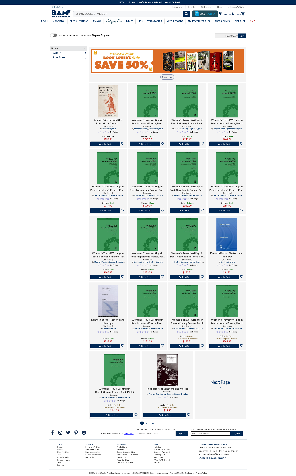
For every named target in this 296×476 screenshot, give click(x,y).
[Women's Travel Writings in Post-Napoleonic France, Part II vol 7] (187, 234)
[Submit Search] (186, 14)
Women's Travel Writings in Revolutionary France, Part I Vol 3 (147, 121)
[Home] (60, 13)
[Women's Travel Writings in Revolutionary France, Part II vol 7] (226, 101)
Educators (177, 7)
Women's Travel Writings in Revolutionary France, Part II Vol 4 (187, 321)
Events (191, 7)
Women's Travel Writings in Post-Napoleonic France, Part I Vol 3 (107, 188)
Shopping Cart (159, 454)
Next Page (220, 384)
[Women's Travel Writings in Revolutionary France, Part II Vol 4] (187, 301)
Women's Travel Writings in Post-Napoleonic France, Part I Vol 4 (226, 188)
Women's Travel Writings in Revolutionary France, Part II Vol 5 (114, 390)
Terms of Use (175, 473)
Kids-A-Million (63, 452)
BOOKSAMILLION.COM (144, 473)
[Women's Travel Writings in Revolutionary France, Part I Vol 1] (187, 101)
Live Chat (129, 433)
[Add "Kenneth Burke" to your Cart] (226, 277)
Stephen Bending (141, 128)
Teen (59, 454)
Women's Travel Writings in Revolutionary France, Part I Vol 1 (187, 121)
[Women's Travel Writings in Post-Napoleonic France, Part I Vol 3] (107, 168)
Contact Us (121, 457)
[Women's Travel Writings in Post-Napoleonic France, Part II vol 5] (147, 234)
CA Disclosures (188, 473)
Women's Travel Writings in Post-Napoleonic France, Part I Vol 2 (147, 188)
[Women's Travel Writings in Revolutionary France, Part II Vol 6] (226, 301)
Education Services (93, 454)
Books (60, 447)
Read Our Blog (123, 460)
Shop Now (167, 77)
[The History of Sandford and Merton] (167, 370)
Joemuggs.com (162, 473)
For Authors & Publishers (127, 454)
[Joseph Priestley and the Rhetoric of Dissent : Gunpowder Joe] (108, 101)
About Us (121, 449)
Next (152, 423)
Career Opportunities (126, 452)
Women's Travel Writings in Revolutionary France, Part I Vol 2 (147, 321)
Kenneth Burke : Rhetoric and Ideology (226, 255)
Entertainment (63, 460)
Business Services (93, 452)
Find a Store (122, 447)
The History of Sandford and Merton (167, 388)
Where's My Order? (162, 460)
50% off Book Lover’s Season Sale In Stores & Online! (149, 2)
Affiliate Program (92, 449)
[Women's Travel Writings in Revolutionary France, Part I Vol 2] (147, 301)
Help (219, 7)
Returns (157, 462)
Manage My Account (162, 449)
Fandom (60, 465)
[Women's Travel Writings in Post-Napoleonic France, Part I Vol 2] (147, 168)
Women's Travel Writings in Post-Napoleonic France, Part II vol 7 (187, 255)
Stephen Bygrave (109, 128)
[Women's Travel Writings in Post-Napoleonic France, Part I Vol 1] (187, 168)
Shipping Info (159, 457)
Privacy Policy (201, 473)
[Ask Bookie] (205, 13)
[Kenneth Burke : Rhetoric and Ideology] (227, 234)
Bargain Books (63, 457)
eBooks (60, 449)
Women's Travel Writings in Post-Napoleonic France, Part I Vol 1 (187, 188)
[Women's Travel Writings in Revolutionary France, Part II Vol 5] (114, 370)
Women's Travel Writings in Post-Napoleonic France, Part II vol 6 (108, 255)
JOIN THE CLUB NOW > (212, 457)
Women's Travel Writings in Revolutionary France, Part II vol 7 (227, 121)
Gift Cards (206, 7)
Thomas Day (154, 394)
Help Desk (158, 447)
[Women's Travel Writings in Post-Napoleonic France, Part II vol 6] (107, 234)
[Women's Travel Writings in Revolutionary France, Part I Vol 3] (147, 101)
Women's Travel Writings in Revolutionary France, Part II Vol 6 (227, 321)
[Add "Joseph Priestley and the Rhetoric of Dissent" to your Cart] (107, 144)
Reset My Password (162, 452)
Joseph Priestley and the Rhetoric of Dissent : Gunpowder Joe (108, 121)
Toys (59, 462)
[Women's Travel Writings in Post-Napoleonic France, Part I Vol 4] (226, 168)
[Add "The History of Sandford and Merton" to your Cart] (167, 415)
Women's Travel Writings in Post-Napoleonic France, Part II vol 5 (147, 255)
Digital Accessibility (125, 462)
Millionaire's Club (236, 7)
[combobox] (133, 14)
